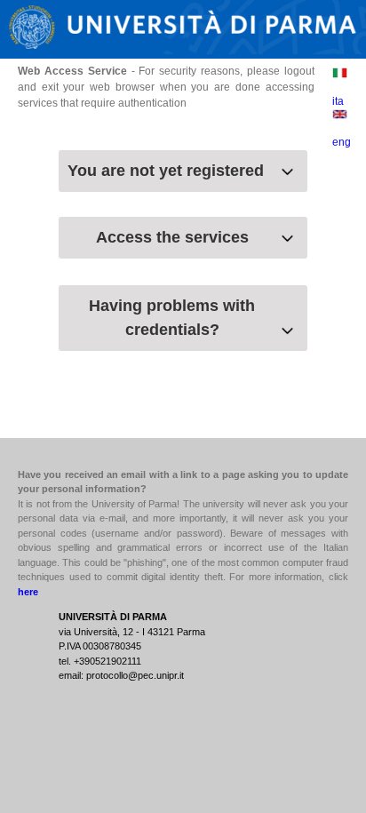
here (28, 591)
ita (338, 101)
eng (341, 142)
